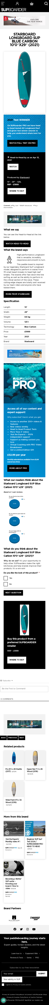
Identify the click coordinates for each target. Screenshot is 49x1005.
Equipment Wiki (31, 953)
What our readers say (35, 1000)
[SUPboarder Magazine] (13, 9)
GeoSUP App (23, 1000)
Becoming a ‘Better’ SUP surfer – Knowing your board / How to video (13, 883)
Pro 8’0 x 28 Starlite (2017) (13, 770)
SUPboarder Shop (40, 994)
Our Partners (37, 997)
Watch (13, 167)
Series (29, 957)
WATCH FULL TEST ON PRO (22, 143)
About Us (23, 994)
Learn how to (16, 953)
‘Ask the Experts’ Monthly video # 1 (12, 841)
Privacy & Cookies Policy (11, 994)
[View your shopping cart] (31, 3)
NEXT (21, 737)
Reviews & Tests (16, 957)
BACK (3, 737)
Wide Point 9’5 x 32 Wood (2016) (13, 802)
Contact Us (30, 994)
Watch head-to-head (17, 244)
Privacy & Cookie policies (22, 984)
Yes (10, 578)
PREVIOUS (12, 737)
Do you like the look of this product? (22, 573)
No (10, 584)
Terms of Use (28, 997)
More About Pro (18, 468)
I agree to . (18, 984)
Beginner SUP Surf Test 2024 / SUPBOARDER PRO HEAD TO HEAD (35, 844)
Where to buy (16, 191)
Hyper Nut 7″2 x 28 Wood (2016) (35, 771)
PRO (37, 957)
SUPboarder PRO (12, 1000)
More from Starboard (18, 294)
